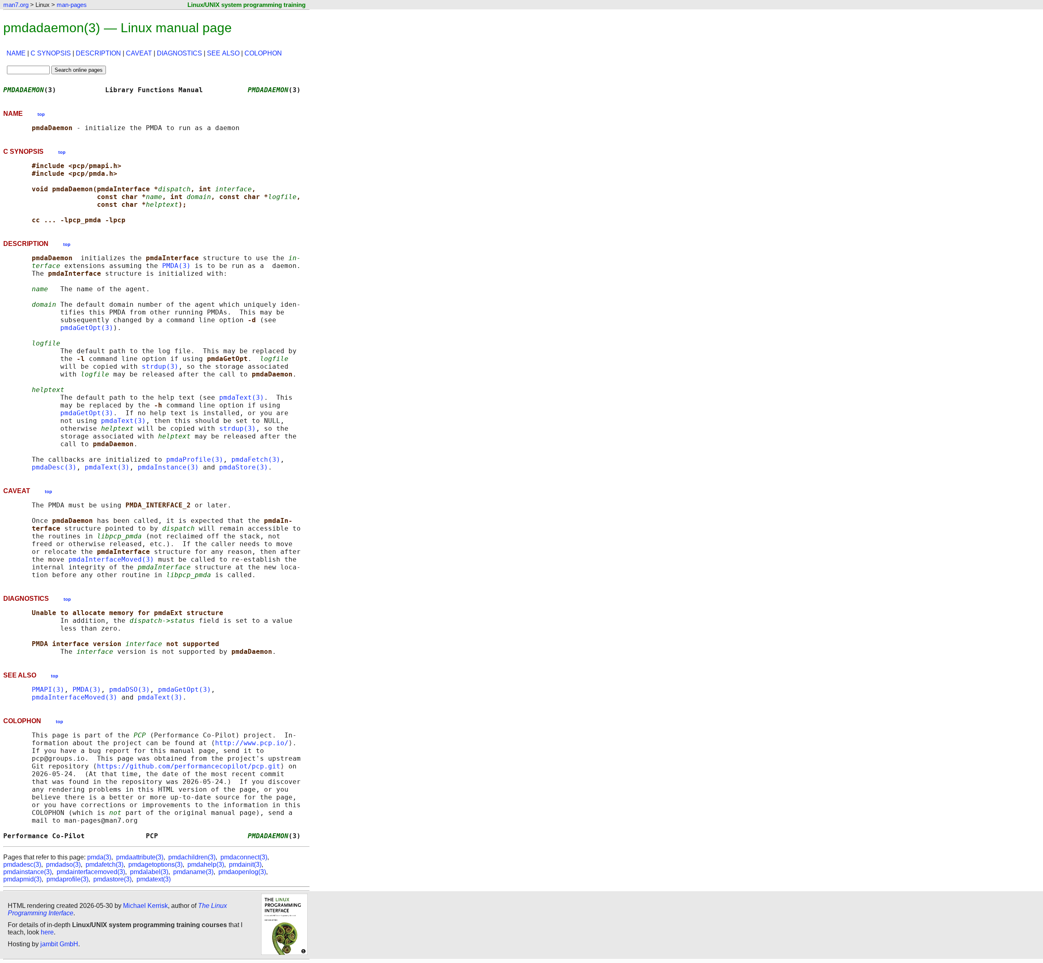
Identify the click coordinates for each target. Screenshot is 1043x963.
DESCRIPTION (98, 53)
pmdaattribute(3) (139, 857)
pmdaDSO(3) (129, 689)
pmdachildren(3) (192, 857)
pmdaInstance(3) (168, 467)
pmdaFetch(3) (255, 459)
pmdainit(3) (245, 864)
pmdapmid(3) (22, 879)
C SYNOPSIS (51, 53)
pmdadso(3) (63, 864)
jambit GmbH (59, 944)
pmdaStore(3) (243, 467)
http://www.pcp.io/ (251, 743)
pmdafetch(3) (104, 864)
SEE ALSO (223, 53)
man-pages (72, 4)
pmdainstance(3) (27, 871)
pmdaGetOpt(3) (86, 328)
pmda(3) (99, 857)
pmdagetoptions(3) (155, 864)
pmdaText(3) (241, 397)
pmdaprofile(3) (67, 879)
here (47, 932)
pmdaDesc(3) (54, 467)
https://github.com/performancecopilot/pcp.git (188, 766)
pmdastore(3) (112, 879)
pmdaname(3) (193, 871)
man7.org (16, 4)
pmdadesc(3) (22, 864)
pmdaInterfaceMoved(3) (111, 559)
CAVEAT (139, 53)
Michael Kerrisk (145, 905)
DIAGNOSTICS (179, 53)
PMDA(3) (176, 266)
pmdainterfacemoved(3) (91, 871)
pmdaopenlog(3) (242, 871)
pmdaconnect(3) (243, 857)
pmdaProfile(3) (194, 459)
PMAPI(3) (48, 689)
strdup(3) (160, 366)
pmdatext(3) (153, 879)
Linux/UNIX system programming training (246, 4)
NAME (16, 53)
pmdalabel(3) (149, 871)
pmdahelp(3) (205, 864)
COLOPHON (263, 53)
